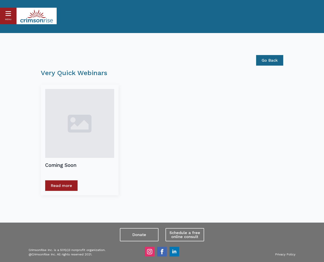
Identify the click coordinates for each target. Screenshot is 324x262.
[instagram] (150, 251)
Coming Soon (60, 165)
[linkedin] (174, 251)
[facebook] (162, 251)
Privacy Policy (285, 254)
